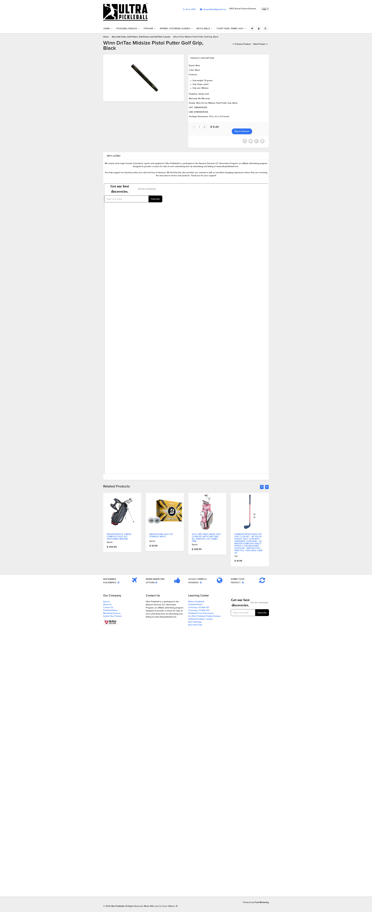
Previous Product (242, 44)
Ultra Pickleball (117, 906)
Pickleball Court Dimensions (201, 613)
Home (106, 37)
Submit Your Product (112, 616)
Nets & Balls (203, 29)
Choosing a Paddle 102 (198, 610)
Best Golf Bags (195, 622)
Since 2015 (190, 9)
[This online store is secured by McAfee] (110, 622)
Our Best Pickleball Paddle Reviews (204, 616)
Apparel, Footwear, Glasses (175, 29)
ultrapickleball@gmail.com (214, 9)
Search (106, 602)
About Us (107, 605)
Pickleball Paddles (126, 29)
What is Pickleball (196, 602)
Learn (106, 29)
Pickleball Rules (195, 605)
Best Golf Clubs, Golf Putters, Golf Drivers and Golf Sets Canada (141, 37)
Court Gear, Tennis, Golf (230, 29)
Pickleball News (110, 610)
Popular (148, 29)
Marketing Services (112, 613)
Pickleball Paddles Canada (200, 619)
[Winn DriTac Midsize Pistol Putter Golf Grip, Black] (143, 77)
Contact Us (108, 607)
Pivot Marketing (262, 902)
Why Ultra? (113, 156)
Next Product (260, 44)
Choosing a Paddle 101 (198, 607)
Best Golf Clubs (195, 625)
